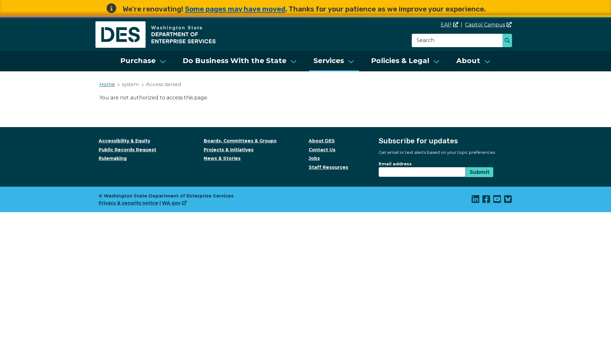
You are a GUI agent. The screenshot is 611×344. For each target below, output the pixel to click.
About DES (322, 140)
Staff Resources (328, 167)
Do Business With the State (234, 60)
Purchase (138, 60)
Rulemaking (113, 158)
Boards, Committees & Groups (240, 140)
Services (328, 60)
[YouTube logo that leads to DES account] (497, 200)
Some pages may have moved (235, 9)
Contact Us (322, 149)
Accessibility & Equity (124, 140)
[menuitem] (143, 61)
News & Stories (222, 158)
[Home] (155, 25)
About (468, 60)
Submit (479, 172)
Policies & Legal (400, 60)
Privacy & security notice (128, 202)
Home (107, 84)
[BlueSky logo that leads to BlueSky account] (508, 200)
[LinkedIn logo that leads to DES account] (476, 200)
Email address (395, 163)
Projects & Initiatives (229, 149)
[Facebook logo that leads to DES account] (486, 200)
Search (509, 41)
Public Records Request (127, 149)
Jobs (314, 158)
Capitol (485, 25)
